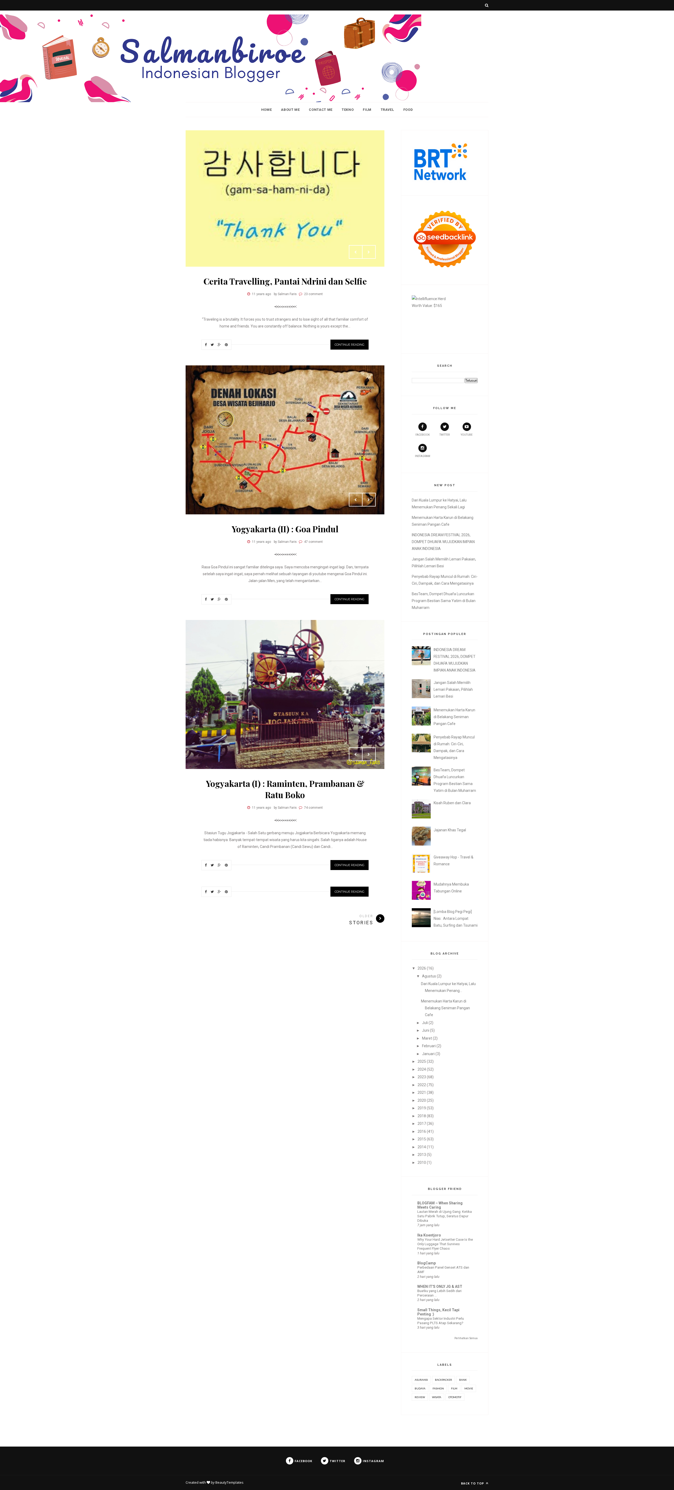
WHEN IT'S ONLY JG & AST (439, 1286)
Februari (429, 1046)
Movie (468, 1388)
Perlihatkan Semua (466, 1338)
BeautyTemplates (229, 1482)
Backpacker (443, 1379)
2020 (422, 1100)
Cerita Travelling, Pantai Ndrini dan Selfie (285, 281)
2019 (422, 1108)
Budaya (420, 1388)
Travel (387, 110)
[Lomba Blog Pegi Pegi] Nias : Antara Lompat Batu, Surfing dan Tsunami (456, 918)
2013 (422, 1155)
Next (369, 252)
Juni (425, 1030)
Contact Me (321, 110)
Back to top (473, 1483)
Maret (427, 1038)
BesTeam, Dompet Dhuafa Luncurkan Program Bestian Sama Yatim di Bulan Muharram (443, 601)
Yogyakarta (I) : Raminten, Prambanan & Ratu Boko (285, 789)
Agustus (429, 976)
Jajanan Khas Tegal (450, 830)
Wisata (436, 1397)
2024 (422, 1069)
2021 (422, 1092)
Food (408, 110)
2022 (422, 1085)
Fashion (438, 1388)
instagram (422, 456)
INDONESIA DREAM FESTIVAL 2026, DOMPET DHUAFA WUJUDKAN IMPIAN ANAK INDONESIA (443, 542)
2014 (422, 1147)
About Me (290, 110)
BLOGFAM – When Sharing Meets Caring (440, 1205)
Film (367, 110)
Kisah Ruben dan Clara (452, 803)
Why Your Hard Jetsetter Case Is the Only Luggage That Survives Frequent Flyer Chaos (445, 1244)
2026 (422, 968)
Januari (428, 1054)
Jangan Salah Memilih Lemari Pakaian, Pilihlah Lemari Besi (453, 689)
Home (266, 110)
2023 (422, 1077)
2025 (422, 1061)
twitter (444, 434)
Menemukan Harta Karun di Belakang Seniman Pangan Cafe (454, 717)
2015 (422, 1139)
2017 (422, 1123)
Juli (425, 1023)
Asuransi (421, 1379)
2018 (422, 1116)
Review (420, 1397)
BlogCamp (426, 1263)
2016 (422, 1131)
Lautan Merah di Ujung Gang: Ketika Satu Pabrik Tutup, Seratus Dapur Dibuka (444, 1216)
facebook (422, 434)
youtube (467, 434)
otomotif (455, 1397)
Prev (356, 252)
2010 (422, 1162)
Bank (463, 1379)
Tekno (348, 110)
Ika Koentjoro (429, 1235)
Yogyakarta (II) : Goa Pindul (285, 528)
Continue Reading (349, 344)
